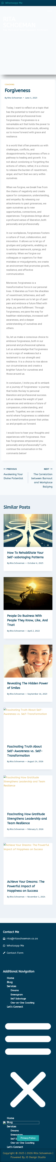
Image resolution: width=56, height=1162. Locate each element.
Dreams (15, 990)
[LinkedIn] (46, 3)
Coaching (9, 84)
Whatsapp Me (13, 2)
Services (11, 986)
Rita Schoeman (14, 98)
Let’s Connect (15, 1006)
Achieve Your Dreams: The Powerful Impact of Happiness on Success (26, 886)
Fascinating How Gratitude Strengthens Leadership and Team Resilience (27, 818)
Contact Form (15, 952)
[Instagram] (53, 3)
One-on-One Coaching (22, 1002)
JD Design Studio (36, 1157)
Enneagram (17, 994)
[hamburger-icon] (49, 11)
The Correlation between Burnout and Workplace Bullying (41, 478)
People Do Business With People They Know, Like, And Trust (27, 620)
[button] (28, 1064)
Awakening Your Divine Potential (13, 474)
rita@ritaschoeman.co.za (22, 938)
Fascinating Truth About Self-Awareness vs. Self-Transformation (25, 751)
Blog (10, 982)
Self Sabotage (18, 998)
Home (10, 977)
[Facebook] (39, 3)
